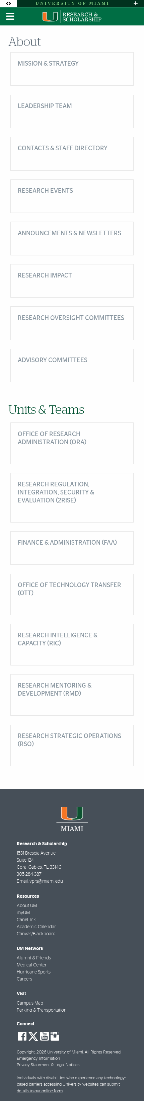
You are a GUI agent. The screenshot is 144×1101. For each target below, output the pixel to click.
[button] (129, 1082)
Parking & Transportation (42, 1010)
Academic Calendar (36, 927)
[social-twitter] (33, 1035)
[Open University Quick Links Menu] (135, 3)
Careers (24, 979)
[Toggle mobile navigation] (10, 16)
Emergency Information (38, 1058)
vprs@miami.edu (46, 881)
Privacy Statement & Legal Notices (48, 1065)
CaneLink (26, 920)
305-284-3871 (30, 874)
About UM (27, 905)
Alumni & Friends (34, 958)
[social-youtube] (44, 1036)
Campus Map (30, 1003)
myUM (23, 913)
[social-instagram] (55, 1036)
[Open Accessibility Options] (8, 3)
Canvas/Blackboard (36, 934)
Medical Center (32, 965)
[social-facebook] (22, 1036)
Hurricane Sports (34, 972)
